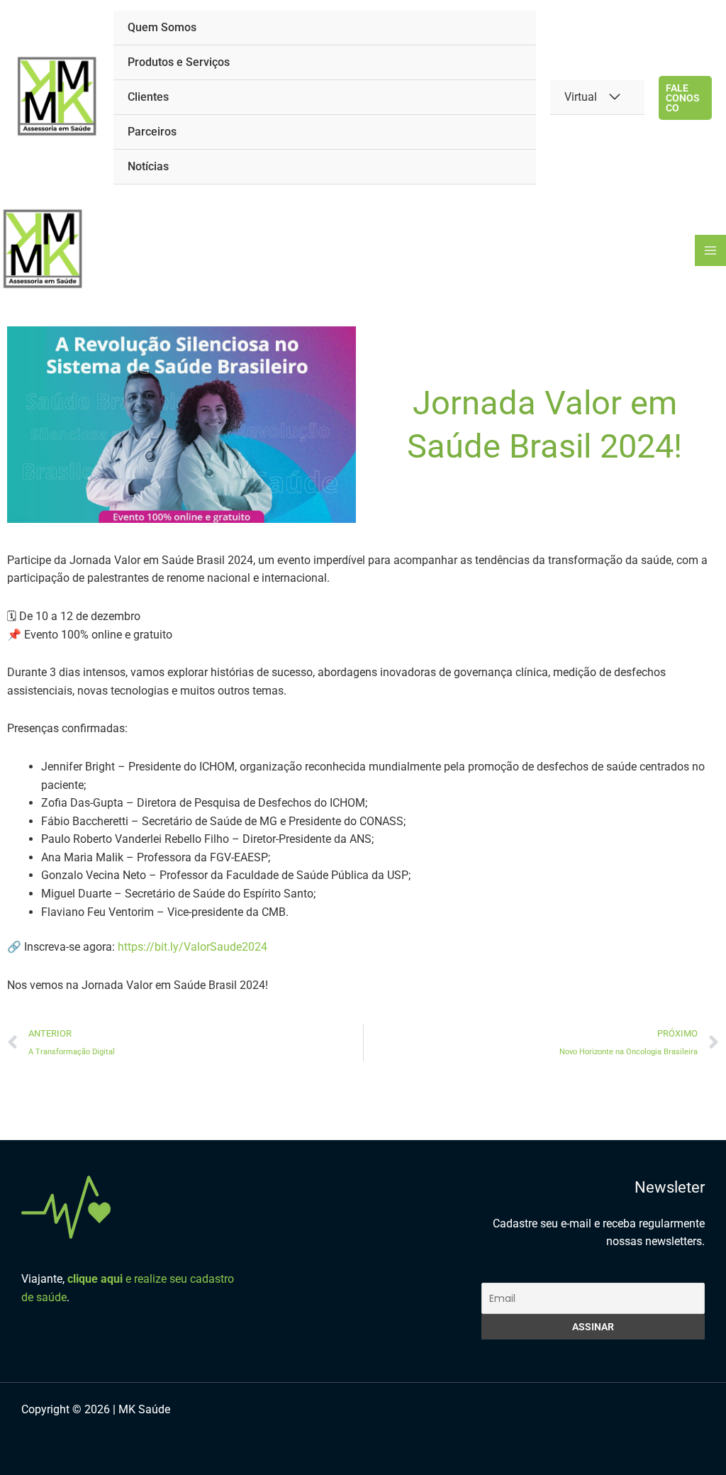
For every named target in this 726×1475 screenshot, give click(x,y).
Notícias (148, 166)
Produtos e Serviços (179, 62)
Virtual (580, 97)
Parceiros (152, 131)
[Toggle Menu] (614, 97)
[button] (685, 98)
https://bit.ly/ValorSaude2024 (192, 947)
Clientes (148, 97)
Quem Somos (162, 27)
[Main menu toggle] (710, 250)
